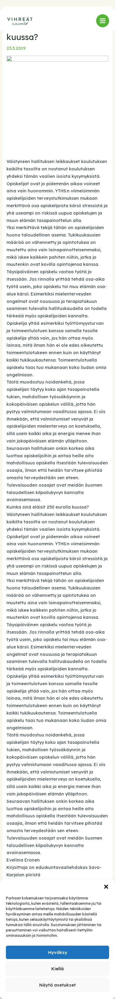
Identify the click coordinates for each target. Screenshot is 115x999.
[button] (106, 887)
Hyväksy (57, 952)
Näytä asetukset (57, 985)
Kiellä (57, 968)
